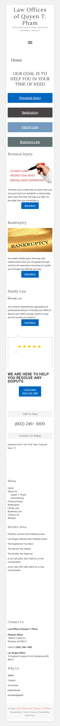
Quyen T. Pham (18, 494)
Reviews (12, 518)
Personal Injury (30, 98)
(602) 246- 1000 (30, 423)
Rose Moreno (17, 498)
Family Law (30, 127)
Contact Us (13, 515)
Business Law (30, 142)
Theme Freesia (30, 712)
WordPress (30, 715)
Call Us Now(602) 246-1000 (30, 391)
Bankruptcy (30, 112)
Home (11, 488)
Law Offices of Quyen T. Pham (30, 16)
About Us (12, 491)
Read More (30, 205)
